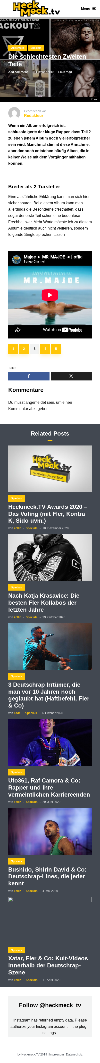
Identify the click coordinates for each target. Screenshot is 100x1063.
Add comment (18, 72)
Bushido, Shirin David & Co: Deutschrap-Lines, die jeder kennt (47, 876)
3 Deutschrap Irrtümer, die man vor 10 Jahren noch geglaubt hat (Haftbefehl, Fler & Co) (48, 695)
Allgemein (17, 47)
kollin (17, 528)
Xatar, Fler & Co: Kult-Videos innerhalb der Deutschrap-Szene (48, 965)
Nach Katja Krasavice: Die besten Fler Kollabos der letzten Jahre (43, 602)
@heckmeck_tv (60, 1005)
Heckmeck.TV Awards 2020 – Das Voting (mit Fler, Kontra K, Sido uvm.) (47, 513)
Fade (17, 713)
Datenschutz (74, 1054)
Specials (36, 47)
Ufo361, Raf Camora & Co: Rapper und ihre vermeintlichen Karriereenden (49, 787)
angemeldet (35, 402)
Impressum (56, 1054)
